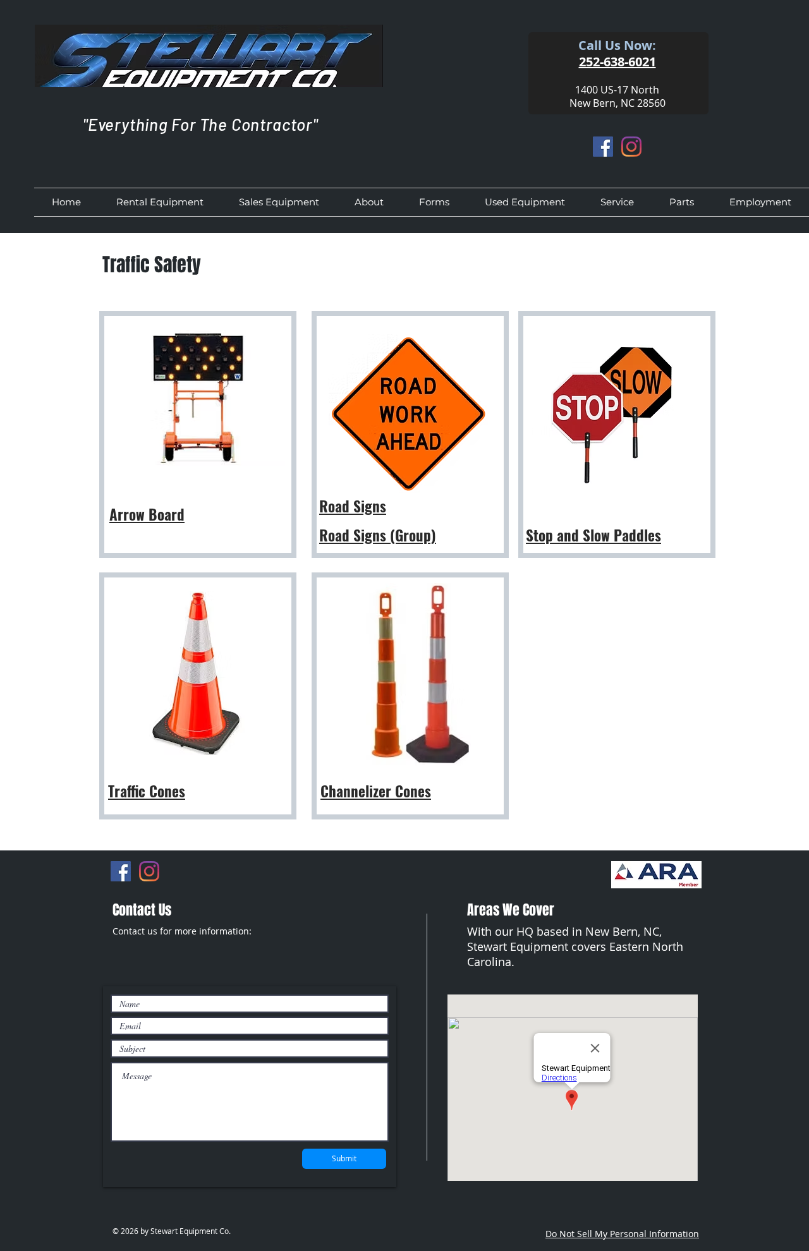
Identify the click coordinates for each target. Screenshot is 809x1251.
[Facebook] (603, 146)
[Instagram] (631, 146)
